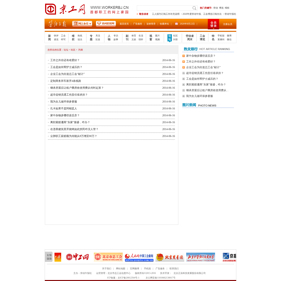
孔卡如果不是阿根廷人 (63, 108)
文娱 (134, 39)
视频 (157, 39)
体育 (134, 35)
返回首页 (124, 23)
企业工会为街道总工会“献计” (67, 74)
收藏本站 (164, 23)
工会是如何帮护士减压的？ (66, 67)
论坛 (169, 37)
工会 (63, 35)
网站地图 (120, 268)
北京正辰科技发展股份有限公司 (190, 273)
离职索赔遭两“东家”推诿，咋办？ (70, 122)
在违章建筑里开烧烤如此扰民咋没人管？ (74, 129)
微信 (229, 39)
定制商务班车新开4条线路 (65, 80)
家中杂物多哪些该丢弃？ (65, 115)
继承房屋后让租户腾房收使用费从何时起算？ (77, 87)
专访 (116, 35)
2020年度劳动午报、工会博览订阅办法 (199, 14)
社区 (175, 35)
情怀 (141, 39)
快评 (56, 35)
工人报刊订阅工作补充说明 (163, 14)
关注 (98, 35)
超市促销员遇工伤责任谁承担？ (69, 94)
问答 (175, 39)
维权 (227, 8)
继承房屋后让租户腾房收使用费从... (207, 90)
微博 (229, 35)
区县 (98, 39)
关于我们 (106, 268)
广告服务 (137, 23)
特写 (63, 39)
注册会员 (227, 24)
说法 (80, 39)
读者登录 (151, 23)
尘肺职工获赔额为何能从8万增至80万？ (73, 136)
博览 (221, 8)
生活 (141, 35)
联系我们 (174, 268)
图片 (157, 35)
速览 (56, 39)
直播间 (221, 39)
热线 (80, 35)
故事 (116, 39)
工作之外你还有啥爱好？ (65, 60)
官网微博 (134, 268)
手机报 (221, 35)
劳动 (215, 8)
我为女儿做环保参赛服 (63, 101)
